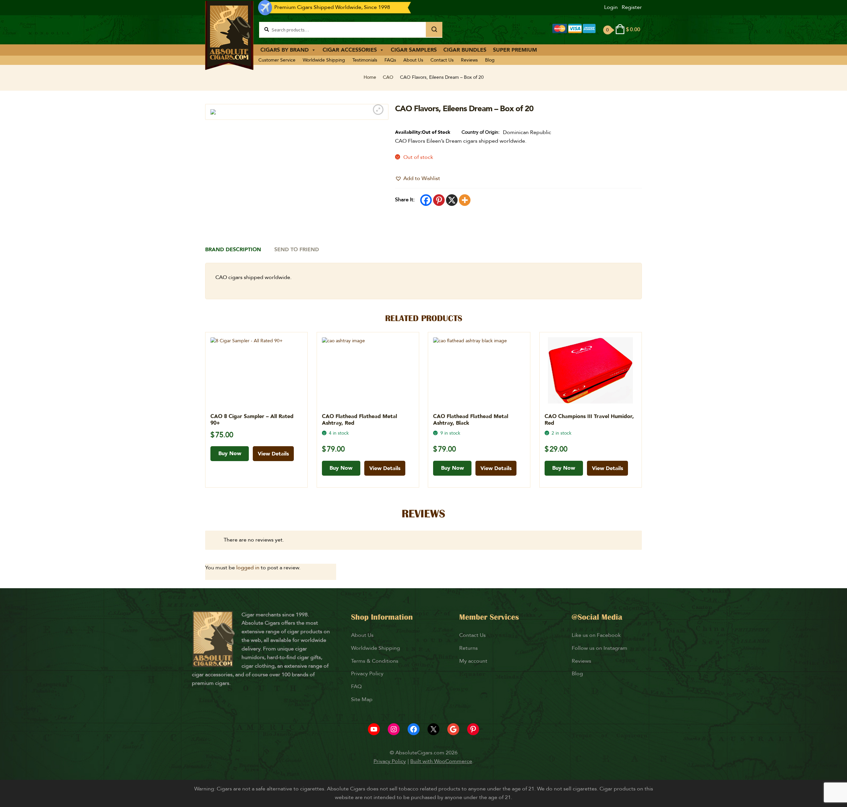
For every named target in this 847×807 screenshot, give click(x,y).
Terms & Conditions (374, 661)
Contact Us (442, 60)
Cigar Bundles (464, 50)
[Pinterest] (439, 200)
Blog (490, 60)
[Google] (453, 729)
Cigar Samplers (414, 50)
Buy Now (229, 453)
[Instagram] (394, 729)
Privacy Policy (367, 673)
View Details (273, 453)
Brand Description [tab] (233, 249)
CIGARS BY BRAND (284, 50)
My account (473, 661)
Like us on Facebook (596, 635)
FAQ (356, 686)
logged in (247, 567)
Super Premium (515, 50)
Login (611, 7)
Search (434, 29)
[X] (452, 200)
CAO (388, 77)
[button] (417, 178)
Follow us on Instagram (599, 648)
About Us (413, 60)
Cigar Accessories (350, 50)
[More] (464, 200)
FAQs (390, 60)
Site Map (362, 699)
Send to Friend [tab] (296, 249)
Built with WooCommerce (441, 761)
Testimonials (364, 60)
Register (632, 7)
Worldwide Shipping (324, 60)
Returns (469, 648)
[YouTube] (374, 729)
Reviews (469, 60)
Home (370, 77)
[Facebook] (426, 200)
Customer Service (276, 60)
